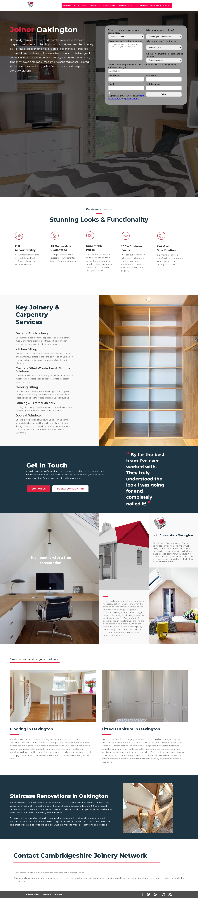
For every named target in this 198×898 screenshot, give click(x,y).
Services (93, 5)
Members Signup (125, 5)
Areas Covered (109, 5)
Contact (166, 5)
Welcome (67, 5)
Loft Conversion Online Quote (148, 5)
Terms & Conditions (52, 894)
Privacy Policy (32, 894)
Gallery (85, 5)
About (76, 5)
